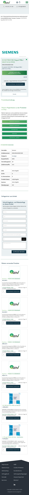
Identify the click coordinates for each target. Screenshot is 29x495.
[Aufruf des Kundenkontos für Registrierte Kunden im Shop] (17, 2)
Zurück (14, 94)
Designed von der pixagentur (14, 491)
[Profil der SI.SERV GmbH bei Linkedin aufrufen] (14, 485)
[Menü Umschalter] (26, 2)
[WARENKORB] (20, 2)
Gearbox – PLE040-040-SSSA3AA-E (11, 278)
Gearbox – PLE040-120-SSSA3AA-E (11, 342)
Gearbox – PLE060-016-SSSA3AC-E (11, 373)
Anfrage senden (19, 252)
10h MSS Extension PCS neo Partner (11, 405)
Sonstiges (14, 18)
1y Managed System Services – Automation (12, 437)
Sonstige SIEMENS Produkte (6, 18)
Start (2, 16)
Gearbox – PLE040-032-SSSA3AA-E (11, 310)
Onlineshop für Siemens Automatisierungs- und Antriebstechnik (15, 16)
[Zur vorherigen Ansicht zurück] (26, 60)
